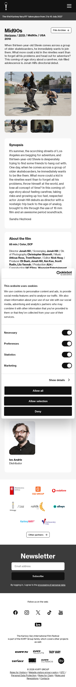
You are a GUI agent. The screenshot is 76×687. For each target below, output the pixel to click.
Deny (38, 411)
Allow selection (38, 400)
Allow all (38, 390)
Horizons (10, 35)
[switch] (67, 344)
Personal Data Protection (23, 675)
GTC (62, 672)
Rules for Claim (45, 675)
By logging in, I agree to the (38, 585)
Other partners (35, 534)
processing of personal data (51, 585)
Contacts (44, 678)
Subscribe (38, 576)
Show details (57, 379)
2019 (22, 35)
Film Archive (59, 30)
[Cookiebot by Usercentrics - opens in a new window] (56, 273)
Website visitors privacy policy (43, 672)
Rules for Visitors (18, 672)
